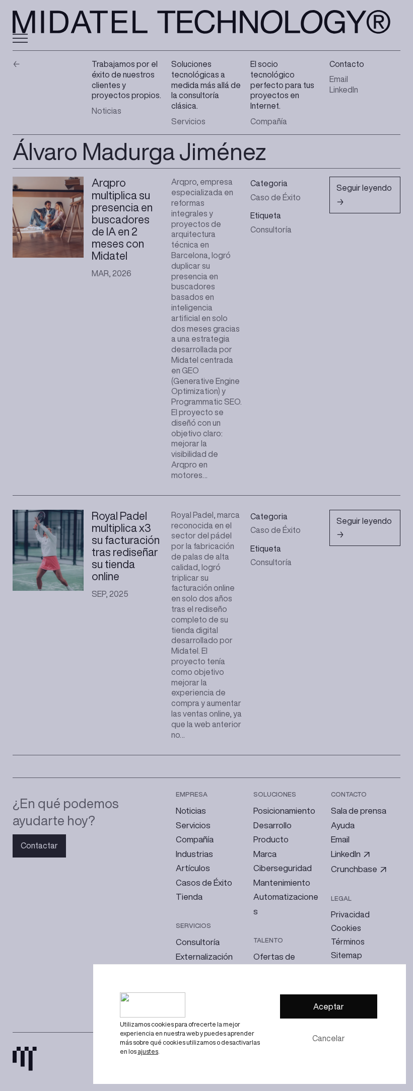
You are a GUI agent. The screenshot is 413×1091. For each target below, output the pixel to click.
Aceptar (328, 1006)
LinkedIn (343, 90)
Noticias (106, 111)
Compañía (268, 121)
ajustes (147, 1051)
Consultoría (271, 229)
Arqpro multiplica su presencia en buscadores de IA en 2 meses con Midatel (122, 219)
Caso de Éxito (275, 197)
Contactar (39, 845)
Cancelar (328, 1038)
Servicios (188, 121)
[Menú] (20, 38)
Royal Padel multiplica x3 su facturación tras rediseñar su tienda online (126, 546)
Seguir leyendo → (364, 198)
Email (338, 79)
